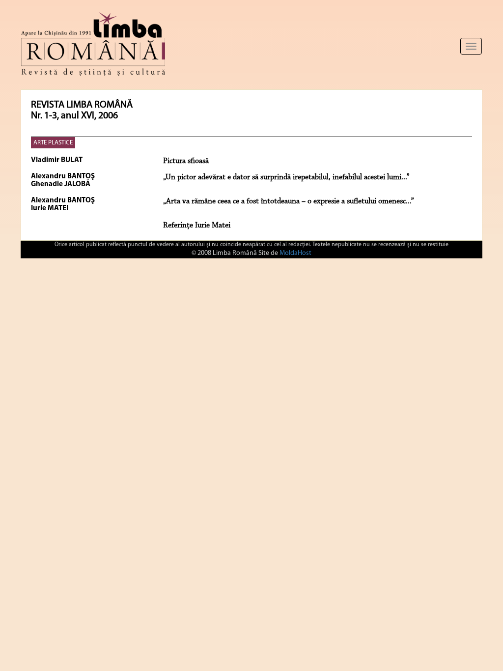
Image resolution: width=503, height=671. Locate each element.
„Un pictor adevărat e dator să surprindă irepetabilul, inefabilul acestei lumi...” (286, 177)
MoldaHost (295, 253)
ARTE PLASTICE (53, 143)
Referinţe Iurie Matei (196, 225)
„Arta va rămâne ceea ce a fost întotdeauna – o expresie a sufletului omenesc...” (288, 201)
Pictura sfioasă (186, 161)
